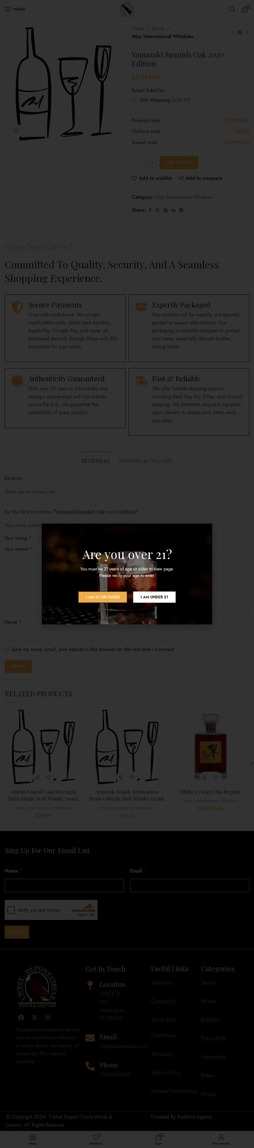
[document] (127, 574)
